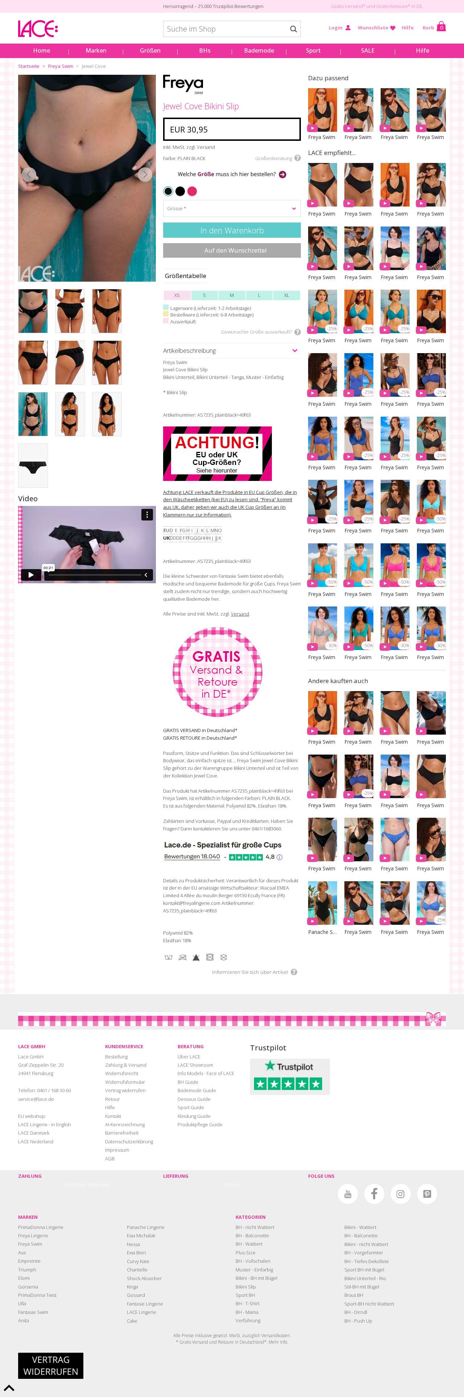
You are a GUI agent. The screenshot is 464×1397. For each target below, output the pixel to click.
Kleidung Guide (194, 1116)
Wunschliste (373, 27)
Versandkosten (275, 1335)
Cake (132, 1321)
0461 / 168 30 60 (54, 1090)
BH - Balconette (252, 1235)
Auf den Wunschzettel (235, 250)
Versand (240, 613)
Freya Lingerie (33, 1235)
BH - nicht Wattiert (255, 1227)
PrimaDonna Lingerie (40, 1227)
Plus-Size (246, 1252)
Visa (82, 1185)
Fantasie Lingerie (145, 1303)
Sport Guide (191, 1107)
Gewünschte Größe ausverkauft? (256, 331)
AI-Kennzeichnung (125, 1124)
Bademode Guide (197, 1090)
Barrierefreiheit (121, 1133)
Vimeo (321, 1194)
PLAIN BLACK (169, 191)
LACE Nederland (35, 1141)
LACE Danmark (33, 1133)
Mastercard (98, 1185)
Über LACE (189, 1056)
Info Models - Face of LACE (206, 1073)
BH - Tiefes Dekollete (366, 1261)
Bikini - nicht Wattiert (366, 1244)
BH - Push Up (358, 1321)
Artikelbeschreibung (189, 350)
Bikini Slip (246, 1286)
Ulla (22, 1303)
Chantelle (137, 1269)
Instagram (401, 1194)
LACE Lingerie (141, 1312)
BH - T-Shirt (248, 1303)
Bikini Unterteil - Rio (365, 1278)
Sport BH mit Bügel (364, 1269)
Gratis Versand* (348, 6)
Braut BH (353, 1295)
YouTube (348, 1194)
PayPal (71, 1185)
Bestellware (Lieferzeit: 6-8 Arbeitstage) (211, 314)
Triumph (27, 1269)
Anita (23, 1320)
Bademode (259, 50)
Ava (22, 1252)
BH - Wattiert (249, 1244)
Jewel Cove (94, 66)
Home (41, 50)
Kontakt (113, 1116)
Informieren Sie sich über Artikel (250, 972)
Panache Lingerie (146, 1227)
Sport (313, 50)
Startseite (29, 66)
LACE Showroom (195, 1065)
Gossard (136, 1295)
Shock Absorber (144, 1278)
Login (336, 27)
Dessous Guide (194, 1099)
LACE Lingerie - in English (44, 1124)
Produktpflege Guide (200, 1124)
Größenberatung (273, 158)
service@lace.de (36, 1099)
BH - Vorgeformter (363, 1252)
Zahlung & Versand (125, 1065)
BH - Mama (247, 1312)
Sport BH (245, 1295)
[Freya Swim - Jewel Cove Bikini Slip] (87, 178)
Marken (96, 50)
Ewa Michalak (141, 1235)
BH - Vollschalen (253, 1261)
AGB (110, 1158)
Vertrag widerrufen (125, 1090)
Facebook (374, 1194)
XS (177, 295)
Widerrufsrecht (121, 1073)
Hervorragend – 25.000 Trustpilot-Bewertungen (213, 6)
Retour (112, 1099)
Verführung (248, 1320)
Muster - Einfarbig (254, 1269)
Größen (150, 50)
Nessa (133, 1244)
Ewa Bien (136, 1252)
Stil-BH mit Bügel (361, 1286)
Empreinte (29, 1261)
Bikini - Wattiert (360, 1227)
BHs (205, 50)
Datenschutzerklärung (129, 1141)
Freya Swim (60, 66)
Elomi (24, 1278)
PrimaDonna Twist (37, 1295)
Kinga (132, 1286)
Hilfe (408, 27)
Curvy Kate (138, 1261)
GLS (236, 1185)
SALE (367, 50)
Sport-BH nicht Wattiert (369, 1303)
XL (286, 295)
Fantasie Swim (33, 1312)
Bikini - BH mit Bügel (256, 1278)
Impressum (117, 1150)
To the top (9, 1387)
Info (283, 1342)
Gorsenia (28, 1286)
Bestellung (116, 1056)
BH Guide (188, 1082)
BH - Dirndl (355, 1312)
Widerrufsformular (125, 1082)
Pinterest (427, 1194)
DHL (228, 1185)
